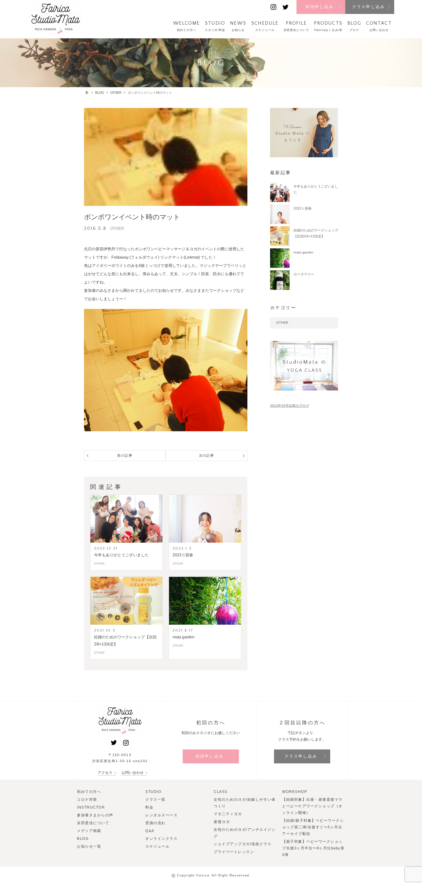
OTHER (282, 323)
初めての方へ (89, 792)
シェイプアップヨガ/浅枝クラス (243, 844)
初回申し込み (320, 7)
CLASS (221, 792)
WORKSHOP (294, 792)
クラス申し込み (368, 7)
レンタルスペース (161, 815)
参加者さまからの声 (95, 815)
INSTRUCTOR (91, 807)
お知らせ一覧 (89, 846)
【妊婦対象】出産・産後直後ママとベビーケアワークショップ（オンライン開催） (312, 806)
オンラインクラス (161, 838)
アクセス (105, 772)
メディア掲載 (89, 831)
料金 (149, 807)
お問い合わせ (133, 772)
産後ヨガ (222, 822)
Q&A (149, 831)
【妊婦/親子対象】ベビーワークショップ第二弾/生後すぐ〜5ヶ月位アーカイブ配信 (313, 827)
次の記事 (206, 455)
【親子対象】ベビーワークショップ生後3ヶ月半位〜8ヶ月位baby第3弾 (313, 848)
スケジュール (157, 846)
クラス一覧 (155, 799)
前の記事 (124, 455)
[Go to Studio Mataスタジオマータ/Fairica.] (87, 92)
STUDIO (153, 792)
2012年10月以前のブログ (289, 406)
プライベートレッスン (234, 852)
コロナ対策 (87, 799)
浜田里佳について (93, 823)
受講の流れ (155, 823)
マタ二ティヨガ (228, 814)
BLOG (83, 838)
